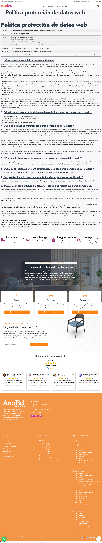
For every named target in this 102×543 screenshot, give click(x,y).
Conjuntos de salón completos (86, 492)
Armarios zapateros (83, 473)
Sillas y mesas (78, 502)
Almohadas (78, 443)
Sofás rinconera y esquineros (85, 529)
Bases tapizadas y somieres (85, 452)
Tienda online (40, 6)
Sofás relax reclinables (84, 527)
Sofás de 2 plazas (82, 523)
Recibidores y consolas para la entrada (88, 481)
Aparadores (81, 489)
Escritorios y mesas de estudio (86, 475)
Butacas (80, 513)
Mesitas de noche (82, 466)
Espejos (77, 470)
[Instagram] (35, 416)
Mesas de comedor (83, 508)
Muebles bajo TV (82, 496)
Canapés (77, 445)
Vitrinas (80, 500)
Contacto (64, 6)
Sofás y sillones (79, 512)
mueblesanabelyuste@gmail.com (10, 216)
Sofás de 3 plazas (82, 525)
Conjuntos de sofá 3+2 (84, 515)
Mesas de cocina (82, 506)
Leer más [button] (13, 388)
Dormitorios (78, 449)
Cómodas (80, 458)
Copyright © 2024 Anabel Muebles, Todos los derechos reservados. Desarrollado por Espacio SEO (26, 537)
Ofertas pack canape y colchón (83, 485)
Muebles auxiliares (79, 472)
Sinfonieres (81, 468)
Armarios (80, 451)
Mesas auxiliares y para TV (85, 479)
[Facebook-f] (32, 416)
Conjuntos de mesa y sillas (85, 504)
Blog (58, 6)
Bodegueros (81, 491)
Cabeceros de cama (83, 454)
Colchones (77, 447)
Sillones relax (81, 517)
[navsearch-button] (92, 6)
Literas (79, 464)
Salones (77, 487)
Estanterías (80, 477)
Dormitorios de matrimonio (85, 460)
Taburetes (80, 483)
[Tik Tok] (38, 416)
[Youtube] (41, 416)
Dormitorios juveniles (83, 462)
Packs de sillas (82, 510)
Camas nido (81, 456)
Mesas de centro (82, 494)
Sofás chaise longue (83, 521)
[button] (51, 542)
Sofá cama (81, 519)
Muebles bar (81, 498)
